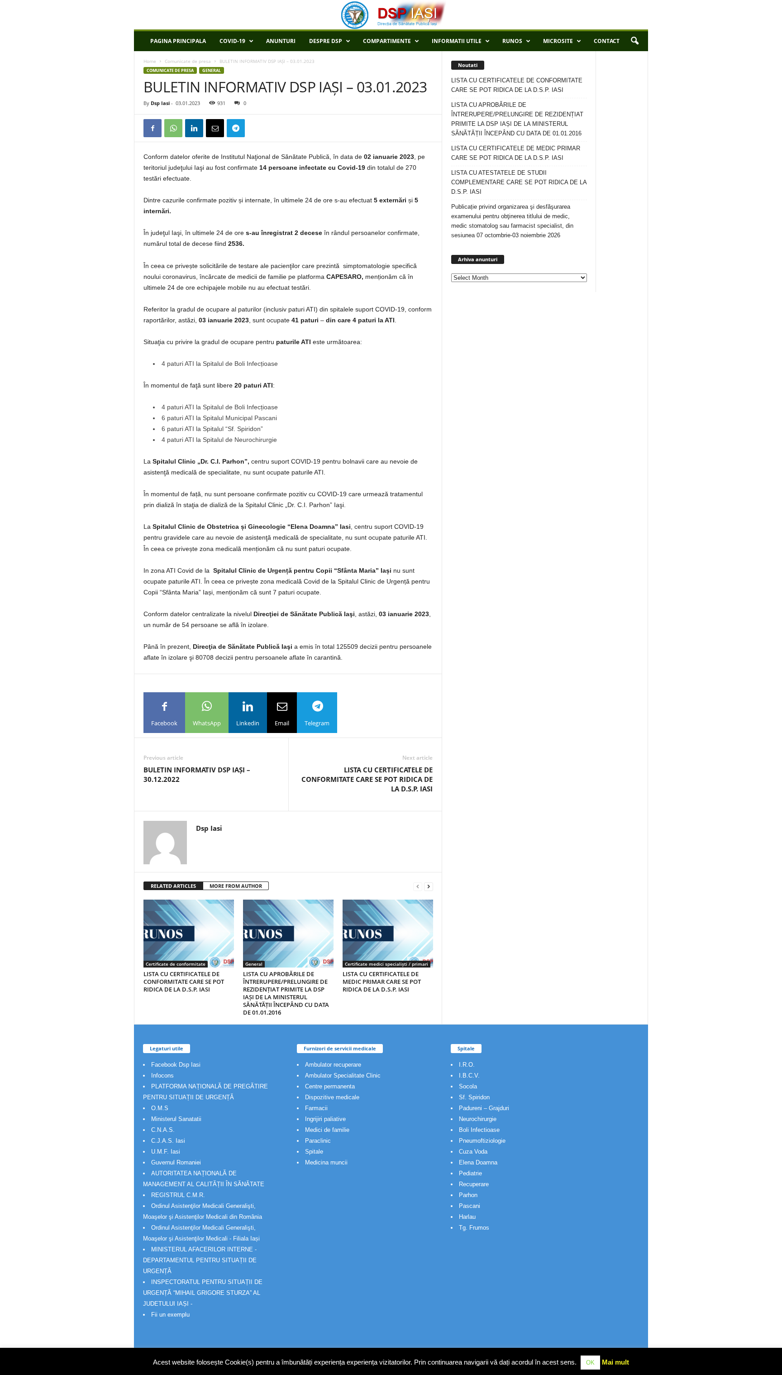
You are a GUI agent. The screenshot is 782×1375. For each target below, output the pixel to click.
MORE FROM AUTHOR (236, 885)
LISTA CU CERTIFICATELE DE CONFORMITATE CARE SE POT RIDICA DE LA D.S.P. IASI (367, 779)
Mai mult (615, 1362)
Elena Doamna (478, 1162)
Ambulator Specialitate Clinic (343, 1075)
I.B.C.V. (469, 1075)
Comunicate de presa (188, 61)
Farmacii (316, 1108)
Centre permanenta (330, 1086)
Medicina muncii (326, 1162)
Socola (468, 1086)
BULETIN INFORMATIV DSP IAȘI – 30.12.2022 (196, 774)
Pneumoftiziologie (482, 1140)
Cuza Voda (473, 1151)
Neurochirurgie (477, 1119)
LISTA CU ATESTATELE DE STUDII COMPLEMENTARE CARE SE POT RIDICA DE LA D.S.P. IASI (518, 182)
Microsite (558, 41)
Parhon (468, 1195)
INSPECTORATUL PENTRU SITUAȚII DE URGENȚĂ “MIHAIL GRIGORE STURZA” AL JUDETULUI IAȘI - (202, 1293)
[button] (634, 41)
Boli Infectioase (479, 1129)
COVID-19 (232, 41)
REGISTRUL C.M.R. (178, 1195)
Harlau (467, 1216)
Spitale (314, 1151)
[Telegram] (236, 128)
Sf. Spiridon (474, 1097)
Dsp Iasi (160, 103)
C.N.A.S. (163, 1129)
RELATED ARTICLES (173, 885)
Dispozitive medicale (332, 1097)
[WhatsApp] (173, 128)
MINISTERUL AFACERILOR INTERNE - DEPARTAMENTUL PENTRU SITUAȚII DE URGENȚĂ (200, 1260)
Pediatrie (470, 1173)
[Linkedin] (194, 128)
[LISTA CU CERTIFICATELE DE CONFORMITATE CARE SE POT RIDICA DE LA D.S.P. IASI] (188, 934)
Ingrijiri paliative (325, 1119)
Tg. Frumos (474, 1227)
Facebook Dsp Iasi (175, 1064)
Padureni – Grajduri (484, 1108)
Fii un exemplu (170, 1314)
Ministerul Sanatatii (176, 1119)
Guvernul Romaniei (176, 1162)
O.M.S (159, 1108)
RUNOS (512, 41)
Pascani (469, 1206)
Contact (607, 41)
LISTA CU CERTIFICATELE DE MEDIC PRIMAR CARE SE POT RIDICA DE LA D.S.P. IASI (382, 981)
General (211, 70)
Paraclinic (318, 1140)
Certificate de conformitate (175, 964)
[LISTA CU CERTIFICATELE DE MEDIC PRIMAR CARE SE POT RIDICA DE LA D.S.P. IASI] (388, 934)
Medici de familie (327, 1129)
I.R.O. (467, 1064)
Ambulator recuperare (333, 1064)
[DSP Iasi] (391, 14)
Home (149, 61)
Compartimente (387, 41)
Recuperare (474, 1184)
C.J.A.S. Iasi (168, 1140)
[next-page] (428, 886)
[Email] (215, 128)
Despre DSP (325, 41)
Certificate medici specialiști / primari (386, 964)
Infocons (162, 1075)
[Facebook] (152, 128)
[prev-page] (417, 886)
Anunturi (281, 41)
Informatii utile (457, 41)
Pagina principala (178, 41)
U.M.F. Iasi (165, 1151)
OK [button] (590, 1362)
